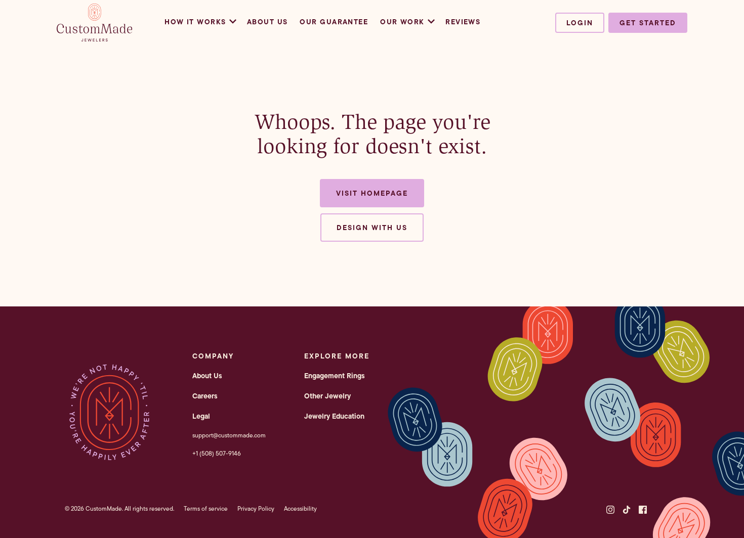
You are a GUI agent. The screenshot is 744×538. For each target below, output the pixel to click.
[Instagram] (610, 510)
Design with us (372, 227)
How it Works (195, 21)
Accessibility (300, 508)
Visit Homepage (372, 193)
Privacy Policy (255, 508)
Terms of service (206, 508)
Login (579, 22)
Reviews (462, 21)
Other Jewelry (327, 395)
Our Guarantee (334, 21)
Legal (201, 416)
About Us (267, 21)
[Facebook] (643, 510)
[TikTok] (627, 510)
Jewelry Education (334, 416)
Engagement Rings (334, 375)
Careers (205, 395)
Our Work (402, 21)
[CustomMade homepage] (95, 38)
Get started (647, 22)
